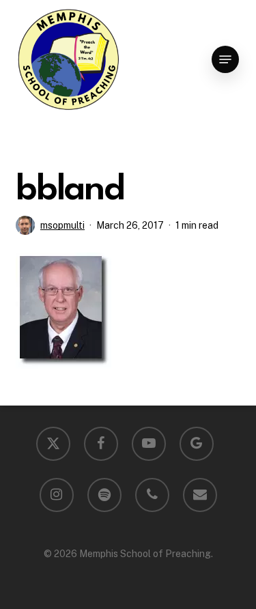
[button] (225, 59)
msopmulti (62, 225)
